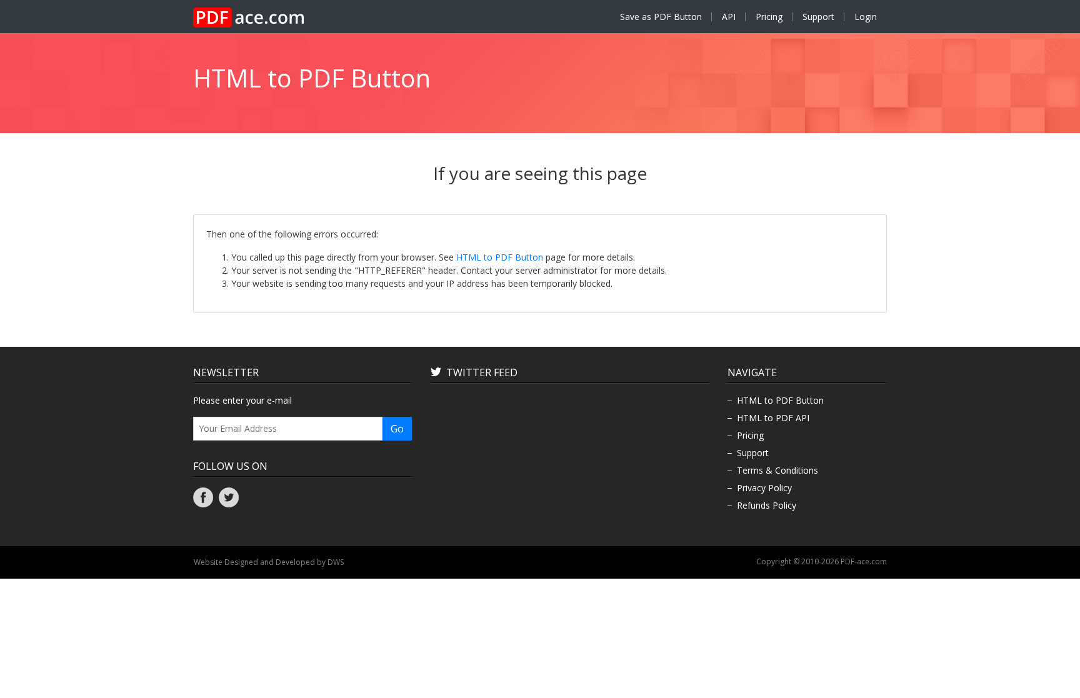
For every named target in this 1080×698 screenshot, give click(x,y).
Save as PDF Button (661, 16)
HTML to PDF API (773, 418)
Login (865, 16)
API (729, 16)
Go (397, 429)
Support (818, 16)
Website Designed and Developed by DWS (269, 562)
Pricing (769, 16)
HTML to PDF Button (499, 257)
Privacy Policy (764, 488)
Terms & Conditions (777, 470)
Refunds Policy (766, 505)
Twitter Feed (482, 372)
